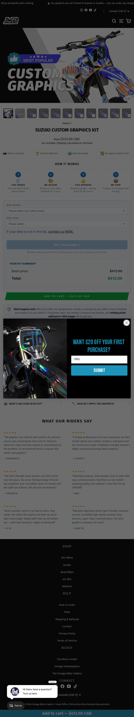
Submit (99, 370)
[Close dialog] (126, 323)
